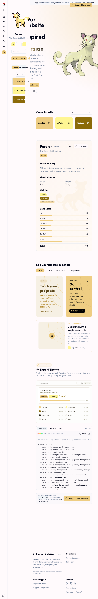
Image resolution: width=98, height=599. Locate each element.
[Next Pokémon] (24, 44)
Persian (44, 2)
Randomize (20, 58)
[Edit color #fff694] (28, 90)
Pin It (30, 91)
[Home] (4, 17)
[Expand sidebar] (4, 10)
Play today (89, 2)
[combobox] (18, 51)
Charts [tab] (49, 270)
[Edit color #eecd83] (28, 81)
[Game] (4, 22)
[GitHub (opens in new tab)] (71, 583)
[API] (4, 36)
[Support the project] (4, 52)
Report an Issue (39, 584)
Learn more (44, 312)
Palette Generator (73, 558)
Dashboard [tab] (60, 270)
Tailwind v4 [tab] (42, 428)
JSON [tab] (61, 428)
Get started (75, 311)
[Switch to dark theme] (4, 46)
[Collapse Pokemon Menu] (27, 3)
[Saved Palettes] (4, 31)
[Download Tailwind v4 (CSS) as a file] (89, 433)
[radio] (80, 383)
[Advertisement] (64, 530)
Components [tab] (75, 270)
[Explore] (4, 26)
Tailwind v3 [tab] (52, 428)
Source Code (71, 588)
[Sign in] (3, 596)
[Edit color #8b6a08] (28, 99)
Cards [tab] (40, 270)
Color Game (70, 562)
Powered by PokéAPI (74, 592)
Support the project (41, 587)
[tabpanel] (18, 87)
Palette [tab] (15, 67)
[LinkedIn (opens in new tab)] (75, 583)
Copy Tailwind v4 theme (78, 498)
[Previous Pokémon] (13, 44)
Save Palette (33, 85)
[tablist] (18, 67)
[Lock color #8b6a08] (25, 99)
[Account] (4, 41)
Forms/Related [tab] (22, 67)
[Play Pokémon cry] (70, 146)
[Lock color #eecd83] (25, 81)
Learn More (82, 146)
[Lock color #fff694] (25, 90)
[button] (18, 81)
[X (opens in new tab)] (67, 583)
